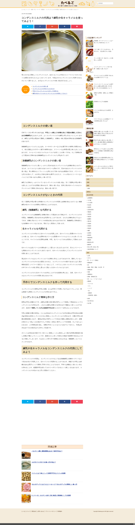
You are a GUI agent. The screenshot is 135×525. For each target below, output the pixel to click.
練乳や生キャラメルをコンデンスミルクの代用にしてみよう (50, 93)
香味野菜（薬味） (93, 295)
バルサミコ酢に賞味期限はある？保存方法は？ (47, 451)
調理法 (89, 192)
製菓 (88, 185)
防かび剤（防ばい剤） (93, 247)
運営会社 (34, 511)
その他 (89, 200)
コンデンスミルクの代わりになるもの (43, 88)
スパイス (90, 283)
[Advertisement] (52, 109)
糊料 (89, 230)
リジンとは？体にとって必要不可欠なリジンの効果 (48, 473)
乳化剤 (89, 205)
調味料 (89, 240)
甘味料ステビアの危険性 (101, 101)
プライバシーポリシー (50, 511)
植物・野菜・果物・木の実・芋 (96, 267)
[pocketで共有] (77, 26)
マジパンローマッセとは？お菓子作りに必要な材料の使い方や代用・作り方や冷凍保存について (103, 86)
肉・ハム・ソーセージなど (95, 279)
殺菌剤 (89, 219)
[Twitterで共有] (28, 26)
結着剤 (89, 233)
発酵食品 (90, 274)
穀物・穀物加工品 (92, 276)
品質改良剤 (90, 209)
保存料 (89, 207)
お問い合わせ (40, 511)
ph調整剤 (90, 198)
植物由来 (90, 269)
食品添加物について (93, 249)
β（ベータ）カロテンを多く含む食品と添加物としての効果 (51, 495)
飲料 (89, 298)
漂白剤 (89, 221)
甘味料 (89, 223)
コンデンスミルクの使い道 (40, 86)
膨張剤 (89, 235)
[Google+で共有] (52, 26)
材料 (89, 188)
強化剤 (89, 216)
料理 (88, 179)
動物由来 (90, 262)
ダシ (89, 286)
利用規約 (60, 511)
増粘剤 (89, 212)
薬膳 (88, 182)
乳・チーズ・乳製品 (39, 9)
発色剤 (89, 226)
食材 (32, 9)
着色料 (89, 228)
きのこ (89, 258)
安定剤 (89, 214)
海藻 (89, 272)
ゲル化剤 (90, 202)
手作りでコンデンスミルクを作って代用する (45, 91)
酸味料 (89, 244)
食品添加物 (90, 195)
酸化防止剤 (90, 242)
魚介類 (89, 303)
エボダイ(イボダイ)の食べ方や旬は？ (44, 462)
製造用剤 (90, 237)
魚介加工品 (90, 301)
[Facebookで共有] (40, 26)
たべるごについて (26, 511)
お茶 (89, 255)
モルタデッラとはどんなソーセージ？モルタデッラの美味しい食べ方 (54, 484)
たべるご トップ (26, 9)
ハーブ (90, 288)
